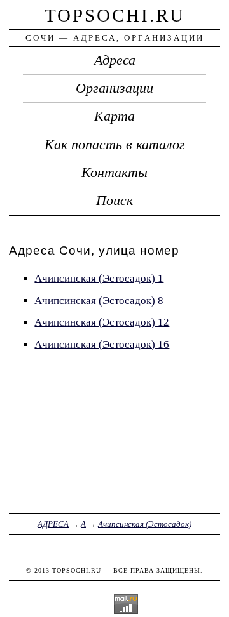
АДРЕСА (53, 524)
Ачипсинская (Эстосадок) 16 (101, 344)
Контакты (114, 172)
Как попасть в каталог (115, 144)
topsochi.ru (115, 15)
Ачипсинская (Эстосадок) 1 (98, 278)
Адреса (114, 60)
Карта (114, 116)
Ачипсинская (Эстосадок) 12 (101, 322)
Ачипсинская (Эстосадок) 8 (98, 301)
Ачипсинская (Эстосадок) (144, 524)
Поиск (114, 200)
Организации (114, 88)
